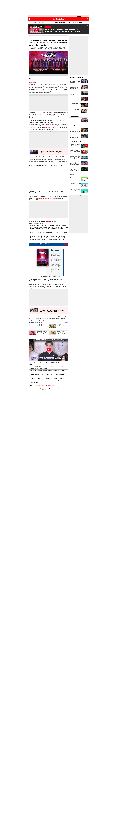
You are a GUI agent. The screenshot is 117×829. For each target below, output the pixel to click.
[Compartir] (67, 78)
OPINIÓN (43, 22)
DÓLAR (75, 22)
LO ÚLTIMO (35, 22)
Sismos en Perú (49, 16)
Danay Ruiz (33, 78)
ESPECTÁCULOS (70, 22)
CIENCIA (60, 22)
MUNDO (56, 22)
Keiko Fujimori (73, 16)
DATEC (78, 22)
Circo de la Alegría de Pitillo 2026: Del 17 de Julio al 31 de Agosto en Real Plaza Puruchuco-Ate (75, 164)
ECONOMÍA (48, 22)
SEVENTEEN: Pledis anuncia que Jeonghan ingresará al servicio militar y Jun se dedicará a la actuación (51, 152)
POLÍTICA (39, 22)
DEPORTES (64, 22)
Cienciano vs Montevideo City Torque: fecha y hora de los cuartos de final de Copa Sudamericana (75, 130)
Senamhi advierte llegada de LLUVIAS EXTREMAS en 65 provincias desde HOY (75, 136)
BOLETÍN (82, 22)
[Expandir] (85, 25)
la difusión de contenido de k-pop (46, 198)
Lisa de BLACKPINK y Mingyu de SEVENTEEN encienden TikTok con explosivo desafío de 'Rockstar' (52, 311)
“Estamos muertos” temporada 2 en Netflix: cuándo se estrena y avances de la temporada (75, 99)
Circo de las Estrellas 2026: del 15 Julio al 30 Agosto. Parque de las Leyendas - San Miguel (75, 146)
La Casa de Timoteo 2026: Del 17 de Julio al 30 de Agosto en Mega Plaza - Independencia (75, 158)
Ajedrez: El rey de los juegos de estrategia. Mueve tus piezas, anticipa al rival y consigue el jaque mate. (75, 191)
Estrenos (39, 385)
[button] (29, 19)
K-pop (31, 37)
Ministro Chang (56, 16)
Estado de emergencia (41, 16)
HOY (29, 16)
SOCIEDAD (53, 22)
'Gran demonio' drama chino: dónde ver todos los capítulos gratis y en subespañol (75, 105)
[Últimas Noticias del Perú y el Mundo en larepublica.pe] (58, 19)
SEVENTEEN (48, 221)
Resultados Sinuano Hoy (64, 16)
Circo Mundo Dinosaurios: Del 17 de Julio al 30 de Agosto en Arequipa (75, 169)
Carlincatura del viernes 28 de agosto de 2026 (75, 120)
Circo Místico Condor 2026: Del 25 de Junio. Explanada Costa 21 (75, 151)
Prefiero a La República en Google (48, 389)
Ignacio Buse (33, 16)
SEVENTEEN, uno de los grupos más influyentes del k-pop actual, (45, 82)
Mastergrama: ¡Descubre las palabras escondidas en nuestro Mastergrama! (75, 179)
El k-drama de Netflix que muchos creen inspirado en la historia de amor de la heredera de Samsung (75, 111)
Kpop (36, 385)
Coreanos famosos (50, 385)
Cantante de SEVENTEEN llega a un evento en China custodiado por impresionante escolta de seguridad (75, 94)
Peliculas (44, 385)
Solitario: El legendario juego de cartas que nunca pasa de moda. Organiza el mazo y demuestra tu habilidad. (75, 185)
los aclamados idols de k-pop (51, 127)
